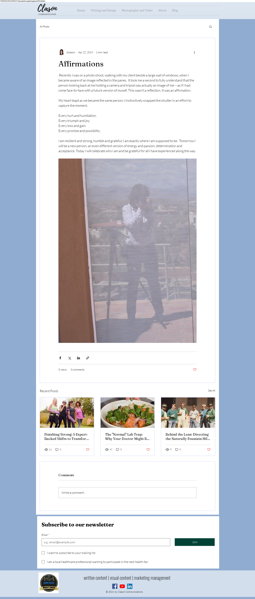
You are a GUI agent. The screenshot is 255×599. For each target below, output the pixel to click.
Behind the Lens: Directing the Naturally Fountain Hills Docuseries (188, 436)
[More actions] (194, 52)
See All (211, 390)
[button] (210, 26)
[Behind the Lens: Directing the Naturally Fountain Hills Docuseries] (188, 412)
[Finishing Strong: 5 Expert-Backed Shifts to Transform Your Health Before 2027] (67, 412)
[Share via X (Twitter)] (69, 358)
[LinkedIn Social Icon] (129, 586)
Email (45, 534)
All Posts (44, 26)
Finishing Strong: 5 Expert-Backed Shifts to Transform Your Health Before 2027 (66, 436)
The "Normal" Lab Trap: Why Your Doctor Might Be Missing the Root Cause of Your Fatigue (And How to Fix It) (127, 436)
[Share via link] (87, 358)
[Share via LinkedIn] (78, 358)
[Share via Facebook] (60, 358)
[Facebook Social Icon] (114, 586)
